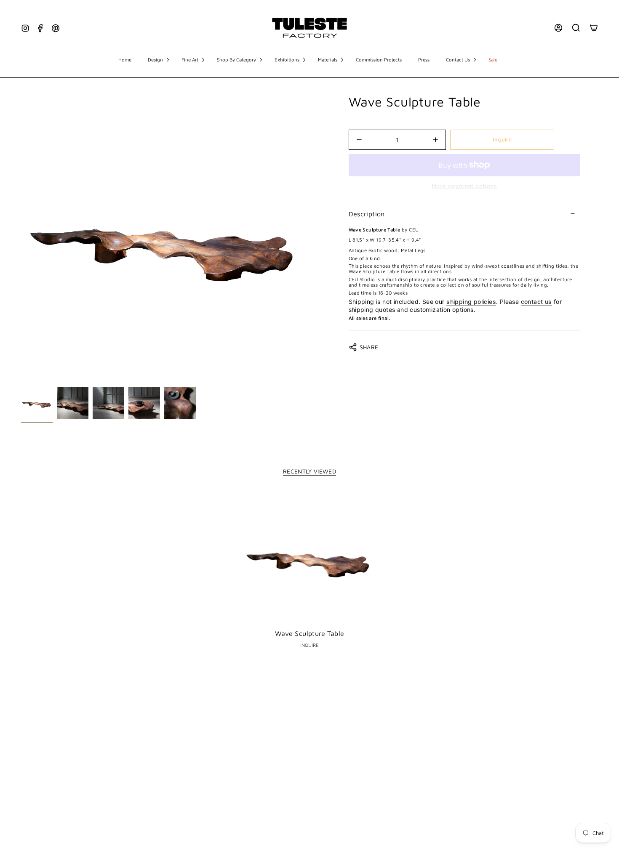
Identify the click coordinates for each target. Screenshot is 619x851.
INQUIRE (309, 645)
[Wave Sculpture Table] (310, 557)
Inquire (502, 139)
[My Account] (558, 27)
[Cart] (594, 27)
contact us (536, 301)
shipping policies (471, 301)
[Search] (576, 27)
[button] (158, 60)
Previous (21, 239)
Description (367, 214)
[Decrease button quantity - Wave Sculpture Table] (368, 140)
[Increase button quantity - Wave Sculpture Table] (426, 140)
